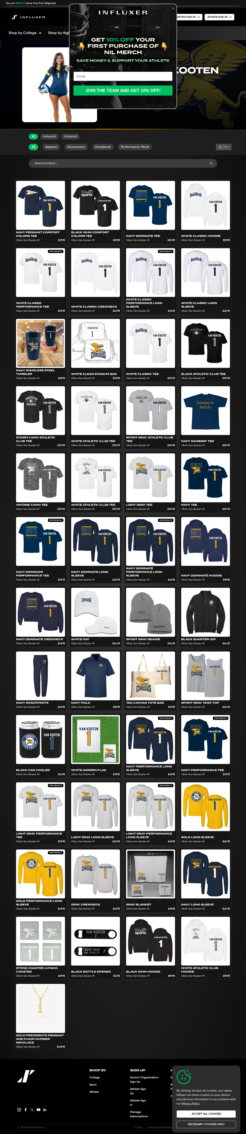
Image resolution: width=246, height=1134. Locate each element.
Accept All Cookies (206, 1114)
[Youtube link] (38, 1110)
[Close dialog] (173, 8)
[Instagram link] (19, 1110)
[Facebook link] (25, 1110)
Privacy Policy (191, 1103)
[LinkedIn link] (44, 1109)
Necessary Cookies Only (206, 1124)
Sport (93, 1084)
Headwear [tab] (103, 147)
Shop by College (23, 33)
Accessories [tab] (76, 147)
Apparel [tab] (51, 147)
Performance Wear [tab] (135, 147)
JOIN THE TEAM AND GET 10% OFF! (123, 90)
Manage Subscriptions (163, 1127)
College (94, 1077)
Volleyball (49, 136)
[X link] (32, 1110)
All (33, 136)
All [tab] (33, 147)
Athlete (94, 1092)
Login (138, 1127)
